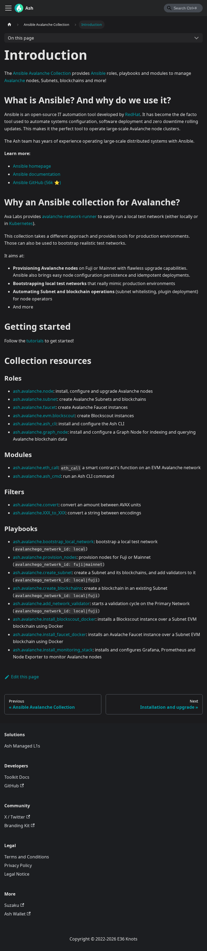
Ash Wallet (15, 914)
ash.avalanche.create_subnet (42, 572)
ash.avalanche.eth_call (35, 468)
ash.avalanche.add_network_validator (51, 603)
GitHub (11, 786)
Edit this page (25, 677)
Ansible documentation (36, 174)
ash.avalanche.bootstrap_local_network (53, 542)
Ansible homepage (32, 166)
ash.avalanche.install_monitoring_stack (53, 650)
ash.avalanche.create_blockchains (47, 588)
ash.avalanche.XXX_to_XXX (39, 513)
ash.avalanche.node (33, 391)
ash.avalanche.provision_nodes (45, 557)
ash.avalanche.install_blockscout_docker (54, 619)
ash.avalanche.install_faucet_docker (49, 634)
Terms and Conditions (26, 857)
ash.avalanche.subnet (35, 399)
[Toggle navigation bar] (8, 8)
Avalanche (14, 80)
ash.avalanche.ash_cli (34, 424)
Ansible (98, 73)
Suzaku (11, 905)
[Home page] (9, 24)
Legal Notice (16, 874)
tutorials (35, 341)
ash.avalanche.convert (35, 505)
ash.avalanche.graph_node (40, 432)
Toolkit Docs (16, 777)
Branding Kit (17, 826)
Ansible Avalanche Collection (42, 73)
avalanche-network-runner (69, 216)
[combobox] (183, 8)
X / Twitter (14, 817)
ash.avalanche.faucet (34, 407)
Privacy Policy (18, 865)
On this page (21, 38)
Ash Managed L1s (22, 746)
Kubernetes (21, 223)
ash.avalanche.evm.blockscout (44, 416)
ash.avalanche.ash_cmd (37, 476)
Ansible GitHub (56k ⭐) (37, 182)
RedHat (132, 114)
